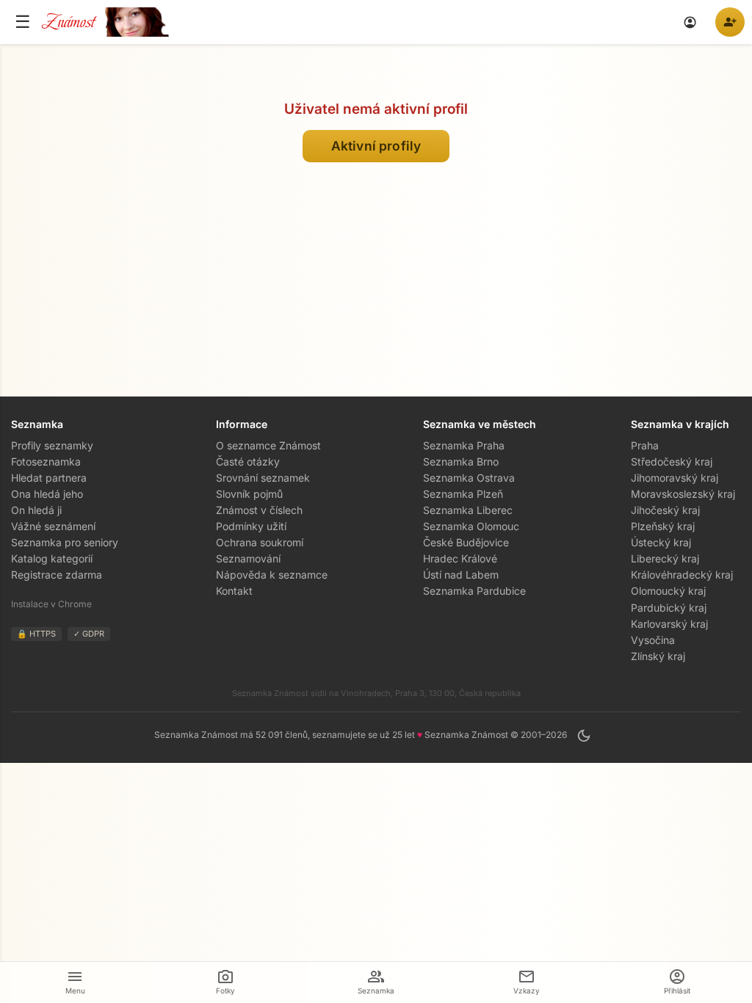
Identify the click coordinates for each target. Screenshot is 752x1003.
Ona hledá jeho (47, 494)
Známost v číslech (259, 510)
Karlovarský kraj (669, 624)
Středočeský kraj (671, 461)
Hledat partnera (49, 477)
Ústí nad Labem (461, 574)
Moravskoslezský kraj (683, 494)
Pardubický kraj (668, 607)
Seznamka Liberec (468, 510)
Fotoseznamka (46, 461)
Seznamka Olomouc (471, 526)
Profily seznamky (52, 445)
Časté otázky (248, 461)
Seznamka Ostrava (469, 477)
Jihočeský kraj (665, 510)
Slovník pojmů (249, 494)
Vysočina (653, 640)
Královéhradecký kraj (682, 574)
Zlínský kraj (658, 656)
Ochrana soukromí (259, 542)
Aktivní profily (376, 145)
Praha (645, 445)
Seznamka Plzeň (463, 494)
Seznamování (248, 558)
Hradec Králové (460, 558)
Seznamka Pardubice (474, 590)
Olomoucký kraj (668, 590)
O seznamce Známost (268, 445)
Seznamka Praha (464, 445)
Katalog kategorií (52, 558)
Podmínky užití (251, 526)
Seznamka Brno (461, 461)
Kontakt (234, 590)
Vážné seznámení (53, 526)
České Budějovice (466, 542)
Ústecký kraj (661, 542)
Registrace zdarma (56, 574)
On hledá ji (36, 510)
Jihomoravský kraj (674, 477)
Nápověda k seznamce (272, 574)
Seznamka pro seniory (64, 542)
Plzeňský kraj (663, 526)
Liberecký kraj (665, 558)
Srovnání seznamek (263, 477)
